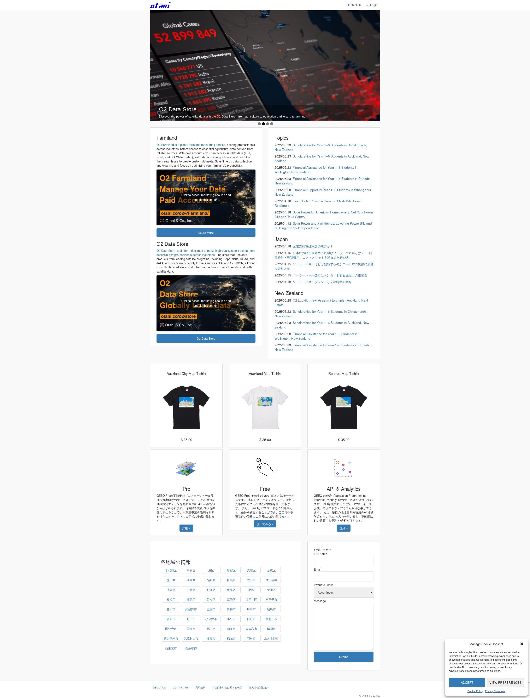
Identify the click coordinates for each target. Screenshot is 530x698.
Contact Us (354, 5)
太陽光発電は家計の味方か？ (313, 246)
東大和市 (251, 629)
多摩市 (211, 638)
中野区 (191, 590)
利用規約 (200, 687)
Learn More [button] (206, 232)
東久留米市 (171, 638)
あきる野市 (271, 638)
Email (317, 569)
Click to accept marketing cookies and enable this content (206, 197)
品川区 (211, 580)
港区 (211, 570)
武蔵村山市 (191, 638)
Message (320, 601)
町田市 (191, 619)
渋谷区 (171, 590)
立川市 (171, 609)
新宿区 (231, 570)
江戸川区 (251, 599)
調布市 (171, 619)
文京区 (251, 570)
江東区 (191, 580)
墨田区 (171, 580)
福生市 (211, 629)
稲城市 (231, 638)
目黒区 (231, 580)
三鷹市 (211, 609)
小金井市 (211, 619)
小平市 (231, 619)
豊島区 (231, 590)
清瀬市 (271, 629)
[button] (522, 644)
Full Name (320, 554)
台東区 (271, 570)
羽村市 (251, 638)
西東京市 (171, 648)
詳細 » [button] (186, 528)
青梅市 (231, 609)
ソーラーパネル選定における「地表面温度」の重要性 (330, 275)
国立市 (191, 629)
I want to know (323, 585)
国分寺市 (171, 629)
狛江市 (231, 629)
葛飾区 (231, 599)
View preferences (505, 682)
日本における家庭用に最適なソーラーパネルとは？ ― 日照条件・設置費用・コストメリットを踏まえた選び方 (323, 254)
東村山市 (271, 619)
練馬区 (191, 599)
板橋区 (171, 599)
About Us (159, 687)
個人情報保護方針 (259, 687)
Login (373, 5)
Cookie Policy (475, 691)
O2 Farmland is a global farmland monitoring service (191, 145)
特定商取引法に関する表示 (227, 687)
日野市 (251, 619)
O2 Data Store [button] (206, 338)
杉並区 (211, 590)
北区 (251, 590)
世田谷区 (271, 580)
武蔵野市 (191, 609)
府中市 (251, 609)
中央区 (191, 570)
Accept (467, 682)
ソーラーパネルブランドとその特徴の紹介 (322, 281)
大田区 (251, 580)
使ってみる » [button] (265, 524)
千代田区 (171, 570)
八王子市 (271, 599)
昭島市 (271, 609)
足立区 (211, 599)
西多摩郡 (191, 648)
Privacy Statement (495, 691)
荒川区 (271, 590)
